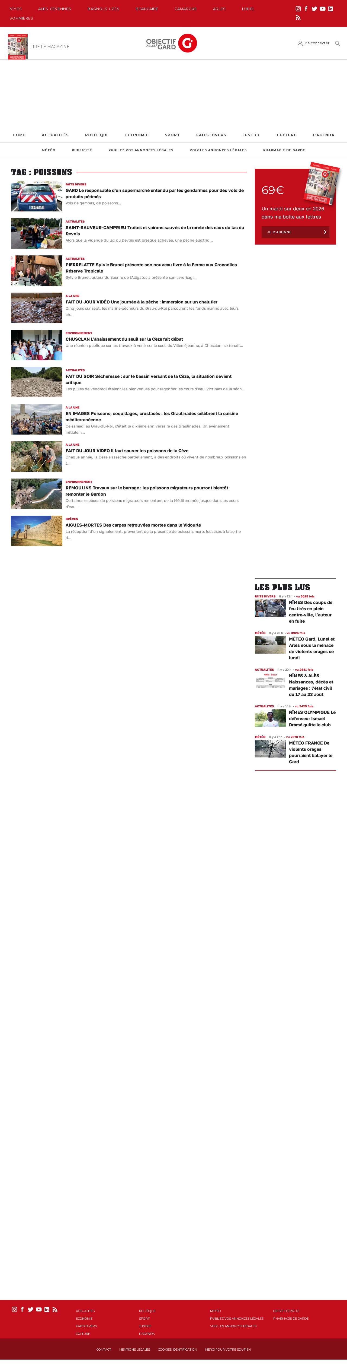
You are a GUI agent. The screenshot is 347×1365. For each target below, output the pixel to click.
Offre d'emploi (286, 1311)
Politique (97, 135)
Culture (287, 135)
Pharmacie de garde (284, 150)
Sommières (21, 18)
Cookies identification (177, 1349)
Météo (49, 150)
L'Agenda (324, 135)
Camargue (186, 9)
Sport (172, 135)
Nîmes (15, 9)
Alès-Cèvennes (54, 9)
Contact (104, 1349)
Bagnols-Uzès (104, 9)
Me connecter (316, 43)
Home (19, 135)
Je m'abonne (279, 232)
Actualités (55, 135)
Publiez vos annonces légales (141, 150)
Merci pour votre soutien (228, 1349)
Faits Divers (211, 135)
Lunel (248, 9)
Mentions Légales (134, 1349)
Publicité (82, 150)
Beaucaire (147, 9)
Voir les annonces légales (218, 150)
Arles (219, 9)
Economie (137, 135)
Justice (252, 135)
